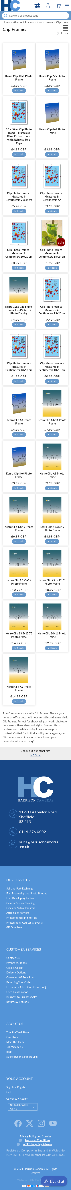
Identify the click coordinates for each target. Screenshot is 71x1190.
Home (6, 22)
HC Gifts (35, 755)
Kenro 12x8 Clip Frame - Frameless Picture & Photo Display (18, 310)
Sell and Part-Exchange (19, 888)
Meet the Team (15, 1042)
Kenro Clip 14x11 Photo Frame (52, 421)
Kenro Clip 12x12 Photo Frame (19, 528)
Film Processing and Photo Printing (26, 893)
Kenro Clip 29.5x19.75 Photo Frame (52, 582)
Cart (8, 1092)
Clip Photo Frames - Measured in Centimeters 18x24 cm (52, 253)
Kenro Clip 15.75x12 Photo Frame (52, 528)
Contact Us (12, 957)
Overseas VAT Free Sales (20, 977)
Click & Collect (14, 967)
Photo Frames (45, 22)
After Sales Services (17, 912)
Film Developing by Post (20, 898)
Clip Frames (63, 22)
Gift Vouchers (14, 927)
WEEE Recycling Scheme (37, 1144)
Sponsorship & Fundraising (22, 1056)
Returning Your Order (18, 982)
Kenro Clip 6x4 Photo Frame (52, 131)
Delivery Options (16, 972)
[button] (58, 6)
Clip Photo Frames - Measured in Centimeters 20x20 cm (19, 253)
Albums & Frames (23, 22)
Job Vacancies (14, 1047)
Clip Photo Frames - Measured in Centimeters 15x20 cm (52, 310)
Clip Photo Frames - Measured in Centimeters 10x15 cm (52, 367)
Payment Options (16, 962)
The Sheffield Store (17, 1032)
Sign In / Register (16, 1087)
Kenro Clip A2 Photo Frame (19, 688)
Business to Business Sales (21, 996)
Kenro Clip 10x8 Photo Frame (18, 77)
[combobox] (35, 15)
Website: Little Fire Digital (32, 1180)
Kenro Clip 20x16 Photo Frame (52, 635)
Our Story (12, 1037)
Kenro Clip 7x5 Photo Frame (52, 77)
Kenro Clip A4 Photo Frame (19, 421)
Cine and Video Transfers (20, 908)
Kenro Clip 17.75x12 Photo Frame (19, 582)
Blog (8, 1051)
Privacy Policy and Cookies (35, 1136)
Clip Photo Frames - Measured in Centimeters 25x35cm (19, 196)
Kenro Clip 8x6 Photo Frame (19, 475)
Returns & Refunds (17, 1001)
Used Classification (17, 992)
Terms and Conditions (37, 1140)
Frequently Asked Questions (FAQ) (26, 987)
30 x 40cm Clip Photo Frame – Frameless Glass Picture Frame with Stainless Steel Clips (19, 136)
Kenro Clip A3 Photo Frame (52, 475)
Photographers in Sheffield (22, 917)
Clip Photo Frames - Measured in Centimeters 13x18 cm (19, 367)
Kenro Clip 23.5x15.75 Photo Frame (19, 635)
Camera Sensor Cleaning (20, 903)
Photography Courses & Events (24, 922)
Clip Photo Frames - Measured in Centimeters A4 (52, 196)
